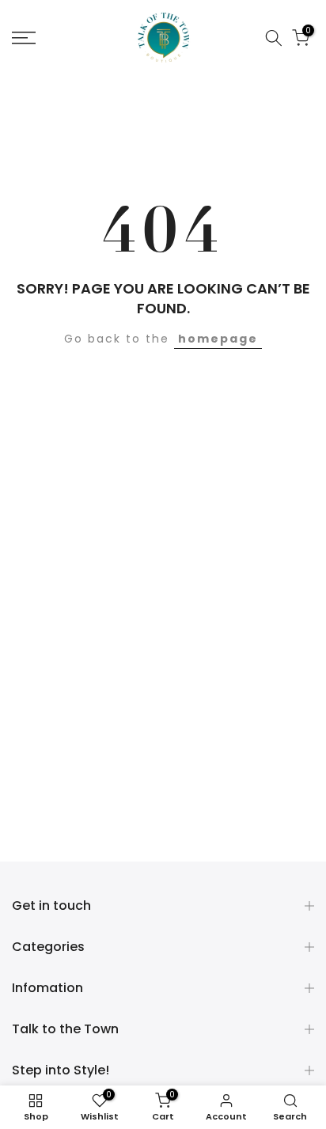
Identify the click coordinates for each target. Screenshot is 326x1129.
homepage (218, 339)
